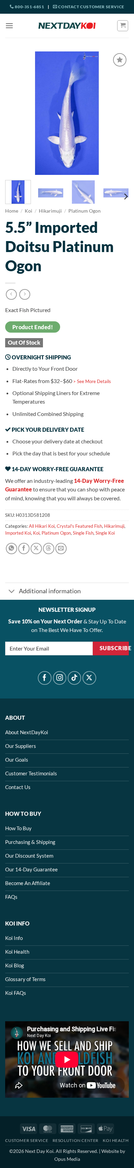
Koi (28, 211)
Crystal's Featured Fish (79, 526)
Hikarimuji (50, 211)
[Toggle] (12, 592)
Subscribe (114, 648)
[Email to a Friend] (61, 548)
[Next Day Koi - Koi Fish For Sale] (67, 26)
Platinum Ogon (84, 211)
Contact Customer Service (90, 6)
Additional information (50, 591)
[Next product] (11, 294)
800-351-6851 (29, 6)
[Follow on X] (89, 678)
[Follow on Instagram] (60, 678)
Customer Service (26, 1140)
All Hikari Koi (42, 526)
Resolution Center (76, 1140)
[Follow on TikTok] (74, 678)
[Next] (118, 113)
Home (11, 211)
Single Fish (83, 533)
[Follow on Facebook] (45, 678)
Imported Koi (18, 533)
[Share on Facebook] (24, 548)
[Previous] (16, 113)
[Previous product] (24, 294)
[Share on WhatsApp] (11, 548)
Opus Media (67, 1159)
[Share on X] (36, 548)
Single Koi (105, 533)
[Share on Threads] (48, 548)
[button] (9, 25)
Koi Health (116, 1140)
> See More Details (92, 381)
